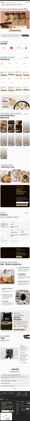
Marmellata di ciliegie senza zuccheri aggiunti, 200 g (14, 227)
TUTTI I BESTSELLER (25, 57)
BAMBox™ (17, 412)
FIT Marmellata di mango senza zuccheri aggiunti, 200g (14, 235)
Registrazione (26, 0)
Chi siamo (9, 2)
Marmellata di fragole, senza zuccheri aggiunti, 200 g (14, 243)
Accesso (28, 0)
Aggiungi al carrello (11, 74)
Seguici (27, 401)
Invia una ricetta (17, 407)
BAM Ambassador (18, 410)
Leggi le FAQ (14, 388)
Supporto (23, 401)
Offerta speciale (17, 406)
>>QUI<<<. (8, 378)
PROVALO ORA (18, 256)
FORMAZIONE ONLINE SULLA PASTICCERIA (19, 329)
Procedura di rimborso (23, 405)
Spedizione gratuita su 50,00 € (7, 0)
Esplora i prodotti (25, 35)
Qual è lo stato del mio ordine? (5, 383)
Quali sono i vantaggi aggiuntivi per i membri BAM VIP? (9, 380)
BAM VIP (17, 411)
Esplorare (18, 401)
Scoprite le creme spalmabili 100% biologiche (15, 30)
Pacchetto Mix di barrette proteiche (4, 243)
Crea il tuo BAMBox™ (5, 106)
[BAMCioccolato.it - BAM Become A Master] (4, 2)
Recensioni (15, 2)
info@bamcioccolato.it (2, 0)
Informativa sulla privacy (8, 417)
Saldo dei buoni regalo (23, 408)
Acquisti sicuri (22, 404)
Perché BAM (12, 2)
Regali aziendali (17, 405)
